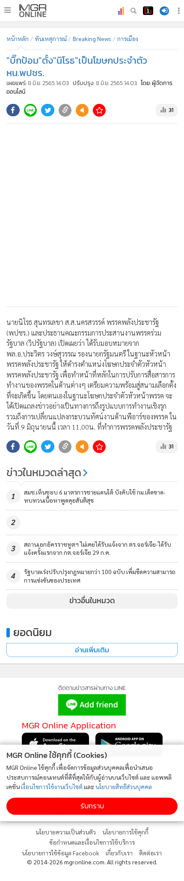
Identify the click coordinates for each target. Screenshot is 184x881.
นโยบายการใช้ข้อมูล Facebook (60, 853)
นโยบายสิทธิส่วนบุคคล (123, 786)
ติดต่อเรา (150, 853)
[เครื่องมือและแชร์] (179, 11)
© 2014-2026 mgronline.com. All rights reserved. (92, 862)
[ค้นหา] (134, 11)
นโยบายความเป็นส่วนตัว (66, 832)
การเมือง (127, 38)
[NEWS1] (148, 10)
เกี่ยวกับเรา (119, 853)
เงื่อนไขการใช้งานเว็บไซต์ (52, 786)
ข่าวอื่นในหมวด (92, 600)
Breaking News (92, 38)
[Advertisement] (92, 215)
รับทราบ (92, 806)
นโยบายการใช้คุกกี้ (125, 832)
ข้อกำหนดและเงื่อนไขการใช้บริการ (92, 842)
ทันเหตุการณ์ (51, 38)
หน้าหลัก (17, 38)
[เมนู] (7, 10)
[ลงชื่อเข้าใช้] (164, 10)
